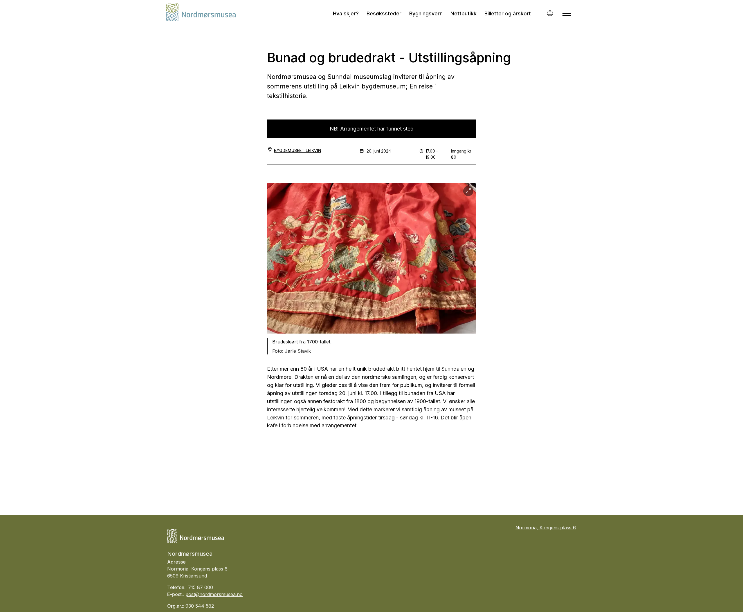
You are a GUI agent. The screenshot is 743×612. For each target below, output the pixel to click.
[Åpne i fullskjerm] (468, 191)
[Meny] (566, 13)
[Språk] (550, 13)
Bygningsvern (426, 13)
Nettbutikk (463, 13)
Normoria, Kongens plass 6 (545, 527)
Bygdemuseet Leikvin (297, 150)
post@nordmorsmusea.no (214, 594)
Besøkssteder (384, 13)
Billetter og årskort (507, 13)
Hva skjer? (346, 13)
